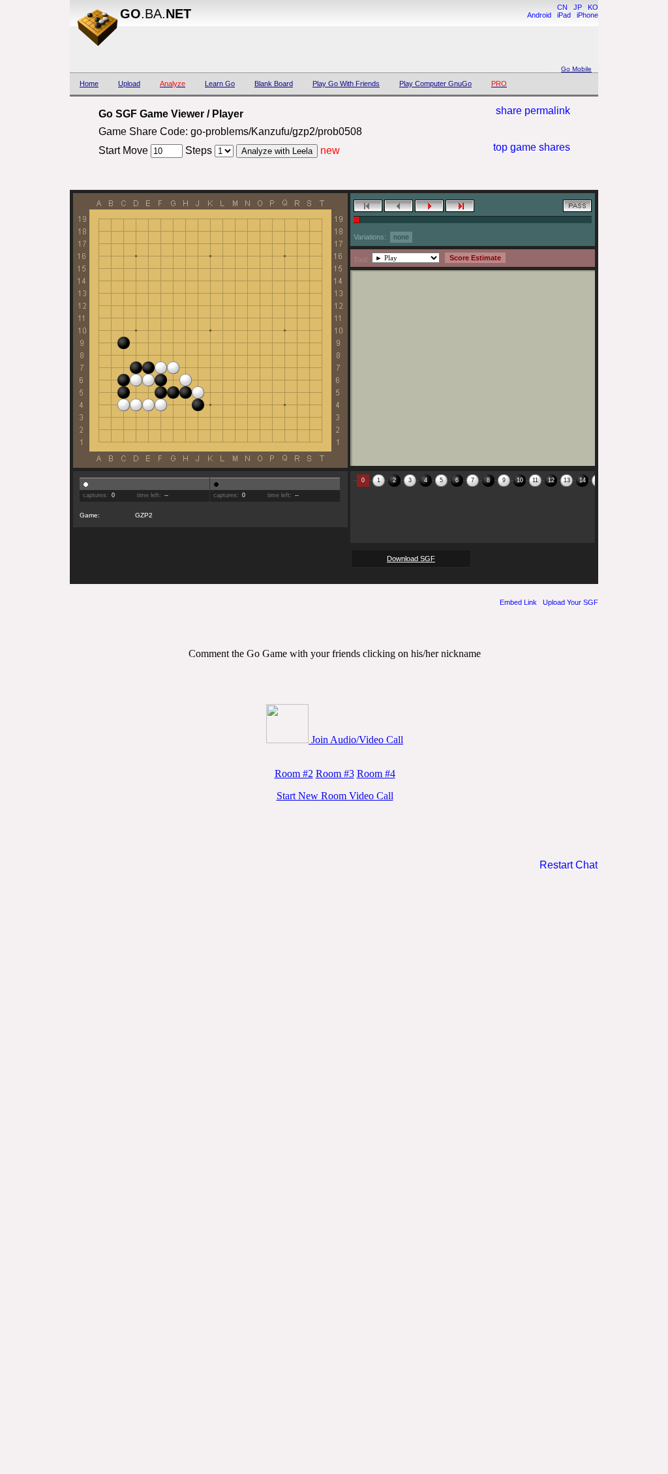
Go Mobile (576, 68)
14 (582, 480)
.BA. (155, 14)
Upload (129, 83)
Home (89, 83)
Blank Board (273, 83)
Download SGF (411, 558)
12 (551, 480)
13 (567, 480)
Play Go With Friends (346, 83)
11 (535, 480)
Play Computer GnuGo (435, 83)
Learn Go (220, 83)
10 (520, 480)
